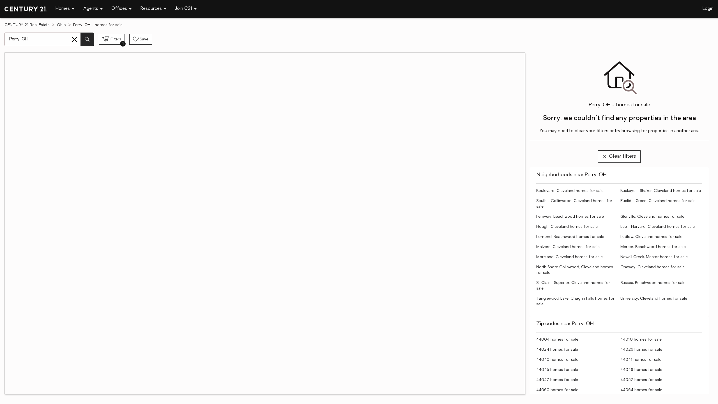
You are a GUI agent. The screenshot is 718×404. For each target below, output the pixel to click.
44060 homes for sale (557, 390)
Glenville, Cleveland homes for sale (652, 217)
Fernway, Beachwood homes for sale (570, 217)
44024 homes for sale (557, 350)
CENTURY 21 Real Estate (27, 25)
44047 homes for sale (557, 380)
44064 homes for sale (641, 390)
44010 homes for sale (641, 340)
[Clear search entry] (75, 39)
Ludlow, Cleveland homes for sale (651, 237)
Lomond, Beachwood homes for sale (570, 237)
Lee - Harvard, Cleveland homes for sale (657, 227)
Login (708, 8)
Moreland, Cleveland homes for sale (569, 257)
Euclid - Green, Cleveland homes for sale (658, 201)
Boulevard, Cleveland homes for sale (570, 191)
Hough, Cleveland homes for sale (567, 227)
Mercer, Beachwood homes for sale (653, 247)
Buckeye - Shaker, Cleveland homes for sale (660, 191)
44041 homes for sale (640, 360)
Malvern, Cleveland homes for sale (568, 247)
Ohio (61, 25)
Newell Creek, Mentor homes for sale (654, 257)
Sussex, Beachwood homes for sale (652, 283)
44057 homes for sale (641, 380)
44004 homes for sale (557, 340)
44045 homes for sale (557, 370)
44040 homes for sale (557, 360)
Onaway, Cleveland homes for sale (652, 267)
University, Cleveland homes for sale (653, 299)
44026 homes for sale (641, 350)
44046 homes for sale (641, 370)
